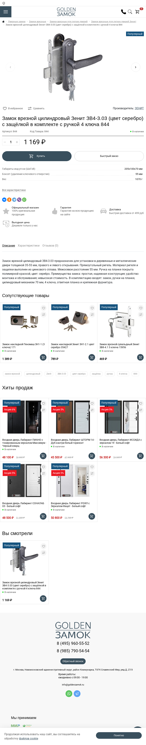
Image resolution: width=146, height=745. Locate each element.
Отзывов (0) (50, 245)
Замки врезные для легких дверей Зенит (113, 21)
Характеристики (29, 245)
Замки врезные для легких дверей (69, 21)
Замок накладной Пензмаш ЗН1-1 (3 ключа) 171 (23, 346)
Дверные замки (16, 21)
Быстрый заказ (109, 156)
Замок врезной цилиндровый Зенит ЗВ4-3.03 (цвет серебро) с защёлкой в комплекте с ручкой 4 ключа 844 (24, 585)
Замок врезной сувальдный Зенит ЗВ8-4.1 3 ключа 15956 (119, 346)
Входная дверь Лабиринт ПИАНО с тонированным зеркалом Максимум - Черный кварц (24, 442)
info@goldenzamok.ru (73, 684)
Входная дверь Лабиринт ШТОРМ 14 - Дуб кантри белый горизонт (73, 441)
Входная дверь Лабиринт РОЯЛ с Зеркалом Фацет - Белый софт (70, 505)
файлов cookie (28, 738)
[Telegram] (14, 200)
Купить (41, 156)
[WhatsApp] (24, 200)
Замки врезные (37, 21)
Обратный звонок (73, 661)
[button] (135, 67)
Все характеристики (14, 190)
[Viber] (19, 200)
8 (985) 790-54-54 (73, 651)
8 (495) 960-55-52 (73, 643)
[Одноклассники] (9, 200)
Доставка (115, 209)
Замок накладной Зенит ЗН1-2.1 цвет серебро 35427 (72, 346)
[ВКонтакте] (4, 200)
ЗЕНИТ (139, 108)
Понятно (119, 735)
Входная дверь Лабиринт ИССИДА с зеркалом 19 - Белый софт (121, 441)
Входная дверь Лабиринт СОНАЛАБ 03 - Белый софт (23, 505)
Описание (8, 245)
